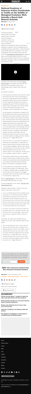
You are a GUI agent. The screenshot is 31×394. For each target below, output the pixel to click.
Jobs (2, 351)
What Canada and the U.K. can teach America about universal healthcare (15, 301)
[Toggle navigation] (1, 1)
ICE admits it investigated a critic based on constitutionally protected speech (14, 314)
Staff (2, 348)
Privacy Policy (21, 380)
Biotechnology (5, 5)
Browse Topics (4, 343)
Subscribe (21, 261)
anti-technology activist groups (14, 54)
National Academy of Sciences (13, 276)
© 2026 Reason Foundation (6, 380)
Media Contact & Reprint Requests (9, 286)
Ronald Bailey (4, 21)
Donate (3, 354)
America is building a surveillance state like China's (14, 310)
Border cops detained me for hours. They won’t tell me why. (13, 305)
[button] (29, 1)
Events (2, 346)
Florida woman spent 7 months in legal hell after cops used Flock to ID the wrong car (14, 297)
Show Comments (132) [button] (9, 290)
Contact (3, 362)
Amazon (3, 368)
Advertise (3, 357)
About (2, 340)
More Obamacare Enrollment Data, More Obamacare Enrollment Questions (15, 268)
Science (21, 276)
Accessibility (15, 380)
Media (2, 365)
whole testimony (10, 178)
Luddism (26, 276)
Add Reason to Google (8, 29)
